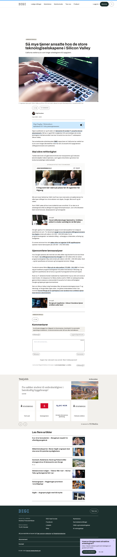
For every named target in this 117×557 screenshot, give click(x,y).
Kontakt (21, 544)
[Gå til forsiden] (22, 4)
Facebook (49, 522)
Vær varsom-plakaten (44, 533)
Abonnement (23, 539)
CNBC (56, 141)
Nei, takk (101, 552)
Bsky (47, 528)
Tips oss (94, 511)
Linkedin (48, 525)
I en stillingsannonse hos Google (50, 257)
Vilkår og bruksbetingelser (81, 525)
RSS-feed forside (51, 519)
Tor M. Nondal (23, 527)
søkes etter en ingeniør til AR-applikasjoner (65, 242)
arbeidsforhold (31, 39)
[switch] (82, 125)
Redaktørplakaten (59, 533)
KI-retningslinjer (78, 528)
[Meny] (111, 4)
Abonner (104, 4)
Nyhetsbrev (77, 519)
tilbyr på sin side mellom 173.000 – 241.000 (62, 267)
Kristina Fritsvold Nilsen (26, 520)
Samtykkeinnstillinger (80, 522)
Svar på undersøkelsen (89, 552)
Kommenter (45, 107)
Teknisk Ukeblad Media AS (33, 550)
